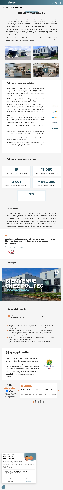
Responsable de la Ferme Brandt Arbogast (15, 247)
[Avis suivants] (58, 391)
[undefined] (16, 393)
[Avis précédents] (18, 391)
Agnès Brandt (8, 246)
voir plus (32, 391)
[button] (45, 70)
